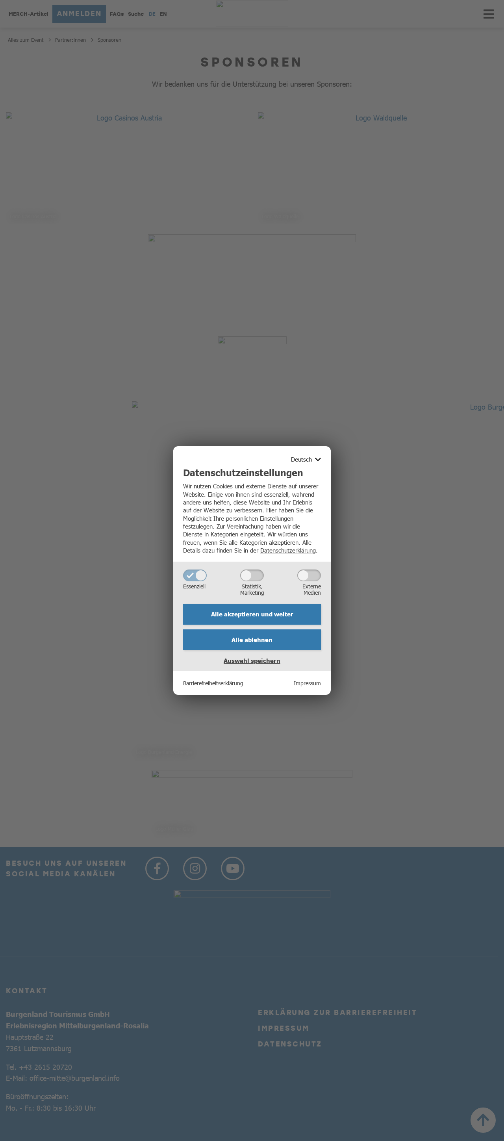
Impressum (307, 682)
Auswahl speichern (252, 660)
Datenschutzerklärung (288, 550)
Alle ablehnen (252, 639)
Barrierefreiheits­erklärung (213, 682)
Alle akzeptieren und (252, 614)
